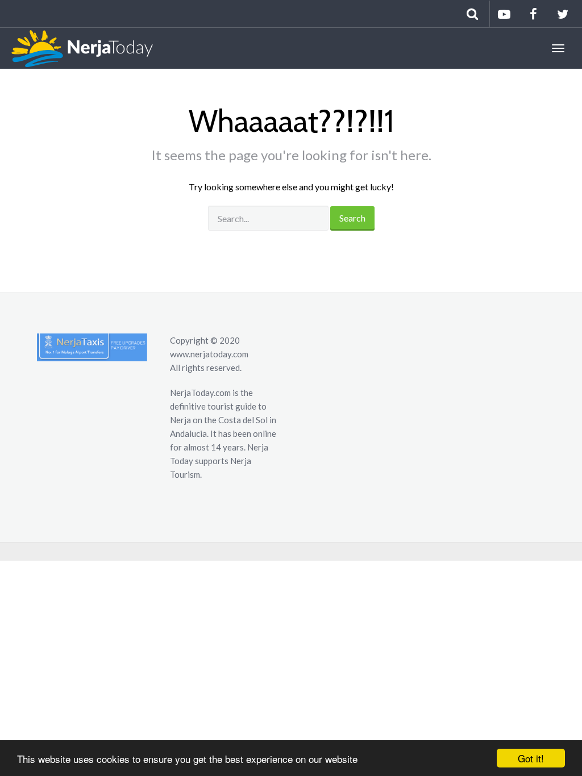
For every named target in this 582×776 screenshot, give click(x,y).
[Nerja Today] (76, 48)
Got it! (531, 758)
